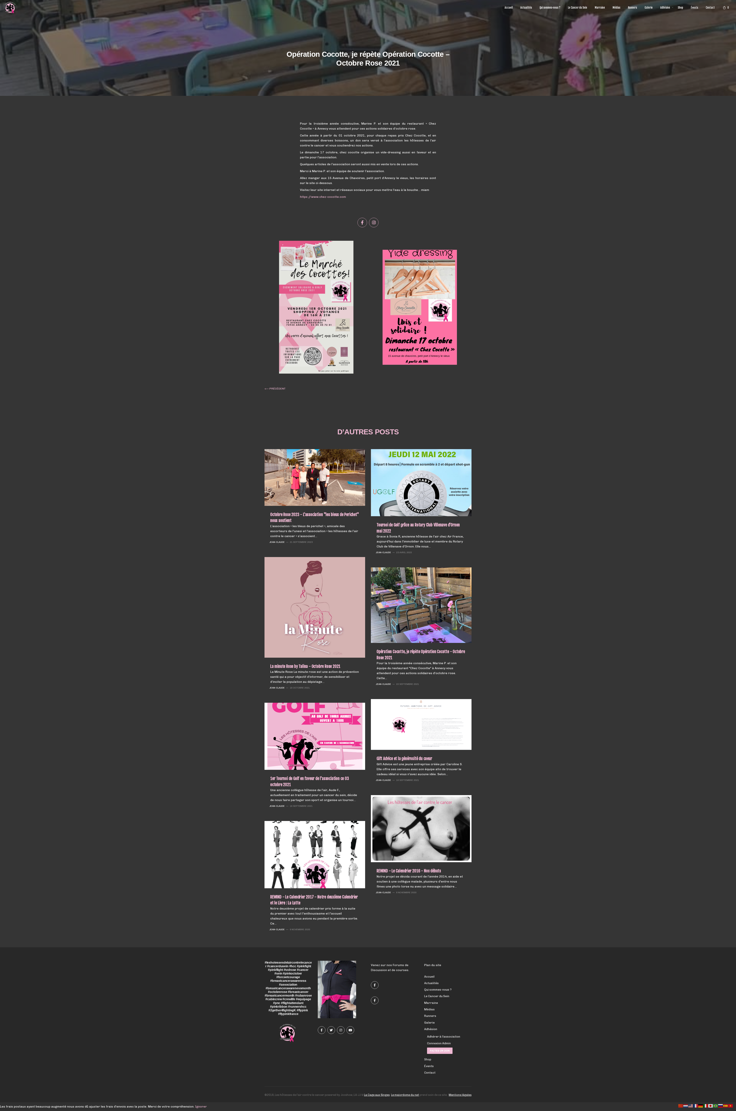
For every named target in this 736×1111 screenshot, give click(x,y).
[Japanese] (710, 1105)
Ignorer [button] (201, 1106)
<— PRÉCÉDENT (275, 388)
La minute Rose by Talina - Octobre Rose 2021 (305, 666)
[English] (690, 1105)
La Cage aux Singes (377, 1095)
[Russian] (720, 1105)
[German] (700, 1105)
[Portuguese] (715, 1105)
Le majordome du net (405, 1095)
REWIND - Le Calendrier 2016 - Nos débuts (409, 870)
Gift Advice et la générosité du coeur (404, 758)
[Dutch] (685, 1105)
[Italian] (705, 1105)
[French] (695, 1105)
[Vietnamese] (730, 1105)
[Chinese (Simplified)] (680, 1105)
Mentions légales (460, 1095)
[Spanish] (725, 1105)
